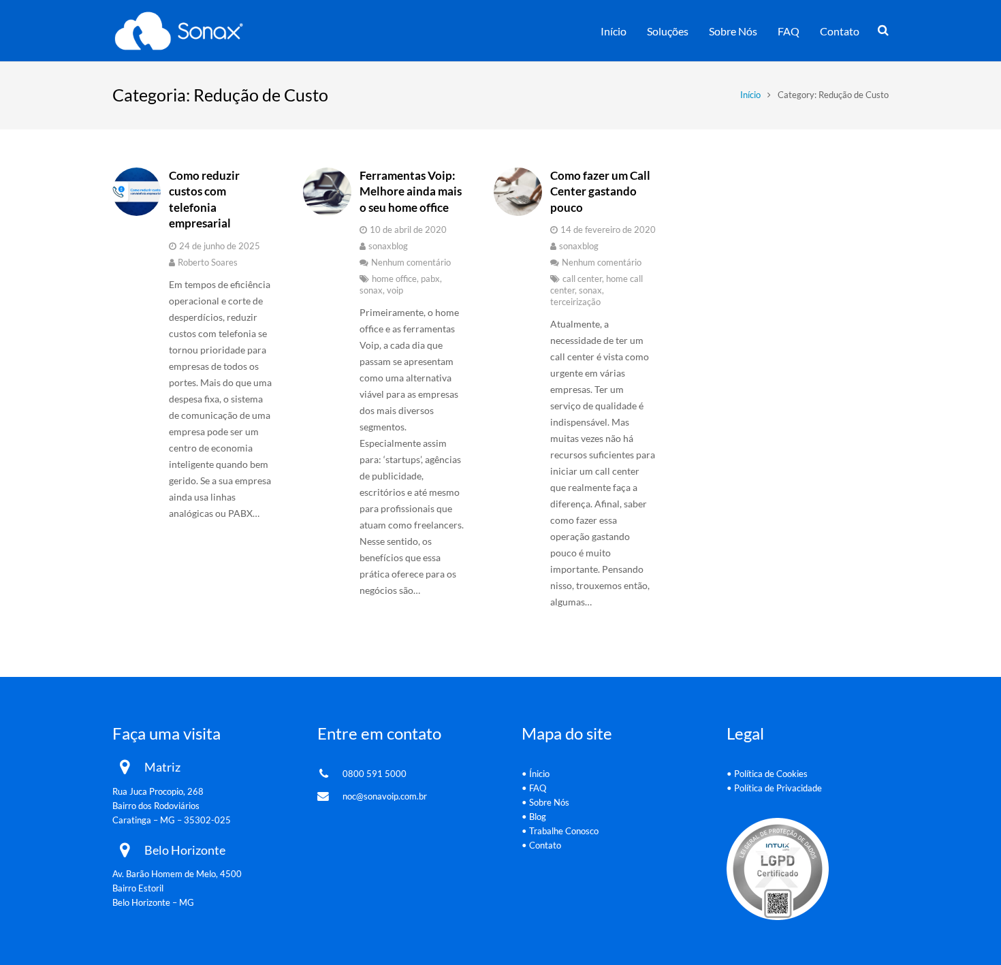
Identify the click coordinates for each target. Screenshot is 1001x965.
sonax (371, 290)
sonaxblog (388, 246)
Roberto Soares (208, 262)
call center (582, 279)
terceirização (575, 302)
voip (395, 290)
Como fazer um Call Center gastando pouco (600, 191)
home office (394, 279)
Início (750, 95)
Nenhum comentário (411, 262)
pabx (430, 279)
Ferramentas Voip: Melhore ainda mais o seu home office (411, 191)
